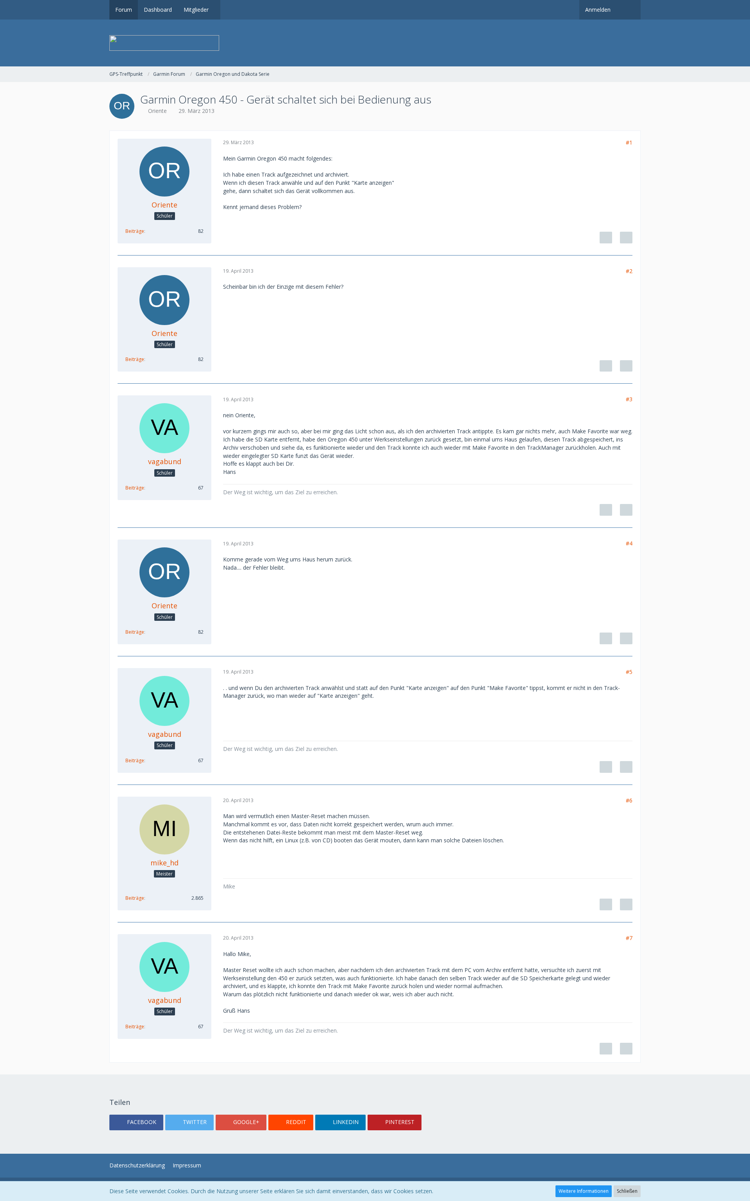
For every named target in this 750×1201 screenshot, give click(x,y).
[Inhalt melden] (606, 237)
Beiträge (134, 231)
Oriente (157, 110)
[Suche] (628, 10)
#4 (629, 543)
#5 (629, 672)
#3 (629, 399)
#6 (629, 800)
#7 (629, 938)
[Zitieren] (626, 237)
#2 (629, 271)
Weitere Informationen (584, 1191)
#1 (629, 142)
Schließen (627, 1191)
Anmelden (598, 9)
